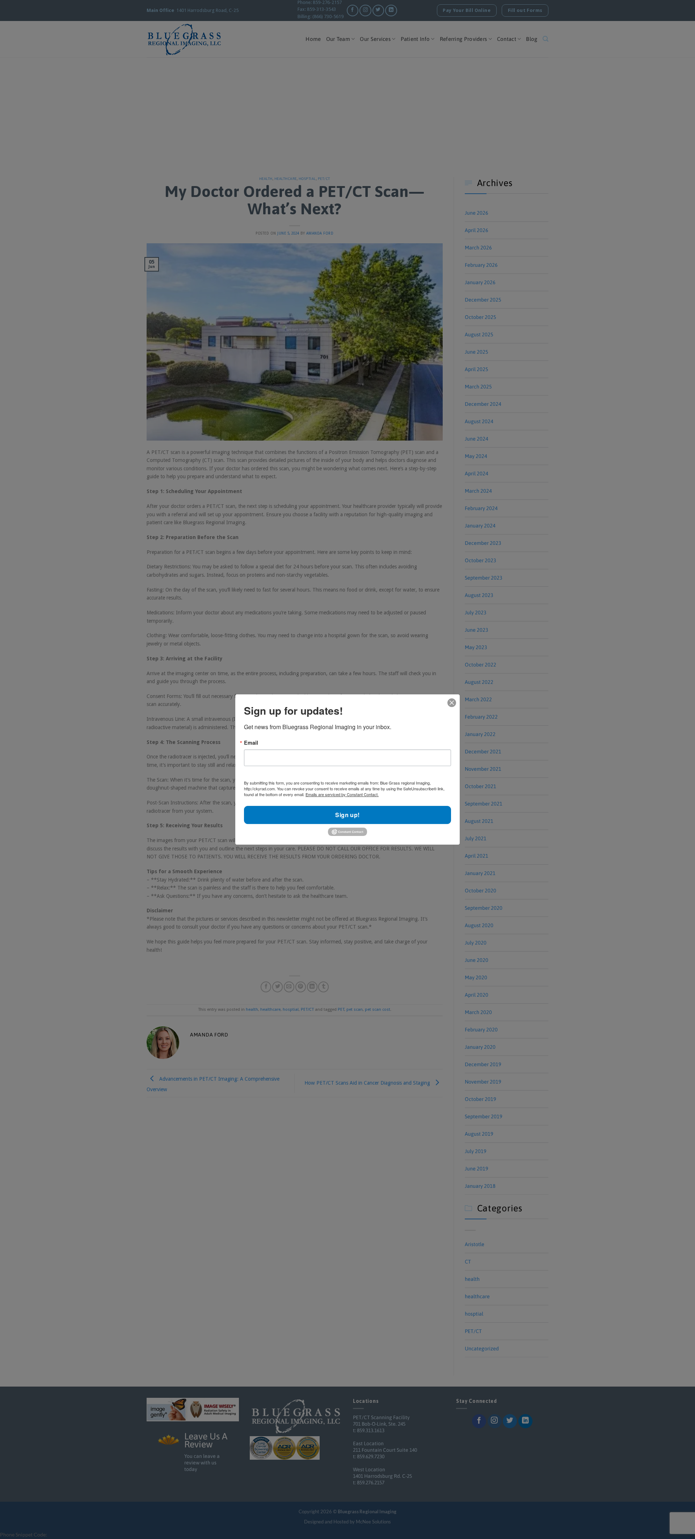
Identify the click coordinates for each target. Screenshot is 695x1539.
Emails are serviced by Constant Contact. (342, 794)
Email (251, 742)
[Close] (452, 703)
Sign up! (347, 815)
